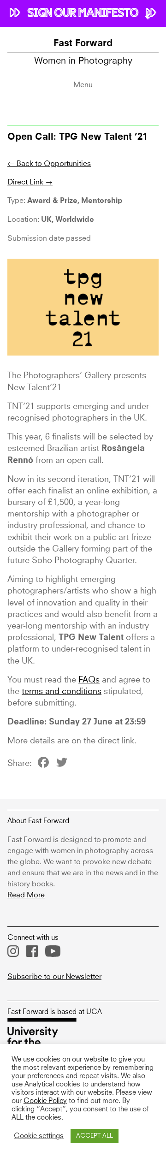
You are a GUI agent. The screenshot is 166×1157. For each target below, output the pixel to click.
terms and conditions (61, 692)
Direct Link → (30, 182)
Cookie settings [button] (39, 1136)
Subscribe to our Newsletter (54, 976)
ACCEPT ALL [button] (94, 1136)
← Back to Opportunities (49, 163)
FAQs (89, 680)
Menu (83, 85)
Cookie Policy (45, 1101)
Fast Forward (83, 43)
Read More (26, 895)
